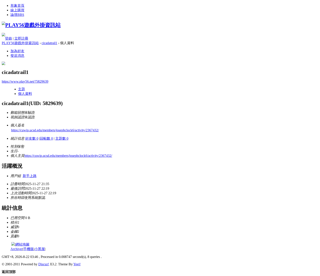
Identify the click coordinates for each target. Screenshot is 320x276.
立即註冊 (21, 38)
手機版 (28, 249)
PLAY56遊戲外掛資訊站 (20, 43)
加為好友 (17, 51)
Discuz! (43, 264)
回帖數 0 (46, 138)
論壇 (17, 15)
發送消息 (17, 55)
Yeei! (77, 264)
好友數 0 (31, 138)
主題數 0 (61, 138)
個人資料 (25, 93)
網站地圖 (22, 244)
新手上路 (30, 176)
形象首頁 (17, 5)
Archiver (16, 249)
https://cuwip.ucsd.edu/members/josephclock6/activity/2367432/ (55, 130)
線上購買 (17, 10)
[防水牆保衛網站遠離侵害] (13, 244)
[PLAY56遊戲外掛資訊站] (31, 25)
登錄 (8, 38)
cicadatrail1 (49, 43)
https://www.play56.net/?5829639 (25, 81)
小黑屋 (39, 249)
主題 (21, 89)
